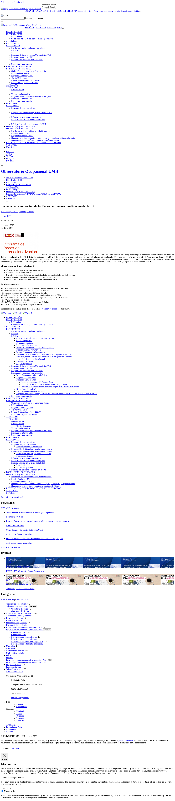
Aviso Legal (11, 725)
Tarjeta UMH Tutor (19, 78)
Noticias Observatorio (15, 651)
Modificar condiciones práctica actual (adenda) (35, 347)
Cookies (9, 732)
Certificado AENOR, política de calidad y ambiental (32, 39)
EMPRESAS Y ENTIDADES (18, 66)
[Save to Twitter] (27, 313)
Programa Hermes (13, 664)
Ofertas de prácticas (24, 340)
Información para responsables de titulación (33, 454)
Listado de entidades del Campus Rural (37, 382)
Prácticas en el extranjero (26, 345)
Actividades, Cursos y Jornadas (13, 212)
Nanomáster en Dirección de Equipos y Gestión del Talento (35, 140)
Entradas (19, 704)
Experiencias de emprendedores (24, 637)
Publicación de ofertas (20, 73)
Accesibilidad (11, 41)
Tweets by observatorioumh (12, 497)
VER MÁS (10, 508)
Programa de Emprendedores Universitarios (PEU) (31, 55)
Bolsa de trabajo (17, 89)
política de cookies (126, 740)
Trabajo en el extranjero (20, 94)
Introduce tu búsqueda (34, 18)
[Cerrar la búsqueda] (2, 23)
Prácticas (14, 50)
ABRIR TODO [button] (7, 599)
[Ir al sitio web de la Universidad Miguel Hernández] (21, 9)
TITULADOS (12, 85)
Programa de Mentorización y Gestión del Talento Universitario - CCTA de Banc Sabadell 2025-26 (56, 394)
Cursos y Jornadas (49, 309)
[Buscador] (140, 11)
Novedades (10, 147)
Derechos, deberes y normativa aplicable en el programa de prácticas (44, 354)
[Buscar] (2, 21)
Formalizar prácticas (24, 343)
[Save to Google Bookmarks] (17, 313)
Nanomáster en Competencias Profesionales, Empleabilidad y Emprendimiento (43, 138)
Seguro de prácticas (24, 364)
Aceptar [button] (5, 748)
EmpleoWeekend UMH (20, 133)
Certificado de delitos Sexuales (34, 359)
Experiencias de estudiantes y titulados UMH (24, 627)
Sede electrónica (67, 11)
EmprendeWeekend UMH (22, 136)
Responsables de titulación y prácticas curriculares (31, 112)
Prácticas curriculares (24, 456)
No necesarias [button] (6, 788)
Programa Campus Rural (26, 377)
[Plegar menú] (63, 28)
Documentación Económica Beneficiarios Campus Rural (44, 384)
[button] (14, 34)
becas (3, 216)
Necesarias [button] (5, 777)
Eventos (30, 212)
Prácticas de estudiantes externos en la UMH (29, 124)
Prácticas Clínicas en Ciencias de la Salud (28, 119)
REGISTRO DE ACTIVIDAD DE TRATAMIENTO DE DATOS (33, 142)
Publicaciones (16, 36)
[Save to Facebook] (6, 313)
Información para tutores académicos (26, 117)
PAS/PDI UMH (12, 103)
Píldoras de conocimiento (21, 64)
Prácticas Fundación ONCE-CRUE (30, 391)
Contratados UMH (18, 632)
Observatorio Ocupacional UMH (29, 171)
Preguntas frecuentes (24, 361)
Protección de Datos (14, 727)
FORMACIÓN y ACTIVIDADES (20, 126)
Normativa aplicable (24, 467)
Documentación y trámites (16, 623)
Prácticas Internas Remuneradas (29, 447)
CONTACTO (12, 145)
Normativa (10, 646)
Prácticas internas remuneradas (28, 350)
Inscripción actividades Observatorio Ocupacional (31, 131)
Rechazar (15, 748)
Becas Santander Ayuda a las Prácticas (31, 375)
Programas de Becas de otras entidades (27, 59)
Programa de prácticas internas (23, 108)
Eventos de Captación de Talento (24, 83)
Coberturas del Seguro (20, 609)
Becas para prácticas (14, 618)
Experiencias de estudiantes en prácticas (27, 641)
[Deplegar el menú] (7, 201)
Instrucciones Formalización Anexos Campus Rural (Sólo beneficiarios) (50, 387)
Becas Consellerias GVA (26, 389)
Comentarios (21, 707)
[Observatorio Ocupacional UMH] (49, 9)
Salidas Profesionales (14, 669)
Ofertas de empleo (23, 426)
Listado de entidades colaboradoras (30, 352)
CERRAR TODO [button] (22, 599)
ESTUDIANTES (13, 43)
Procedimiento (22, 465)
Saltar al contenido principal (12, 2)
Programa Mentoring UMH (22, 57)
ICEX (9, 216)
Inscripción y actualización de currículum (27, 48)
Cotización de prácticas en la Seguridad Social (30, 71)
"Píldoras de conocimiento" (17, 604)
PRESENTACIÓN (14, 32)
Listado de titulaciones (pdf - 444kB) (26, 80)
